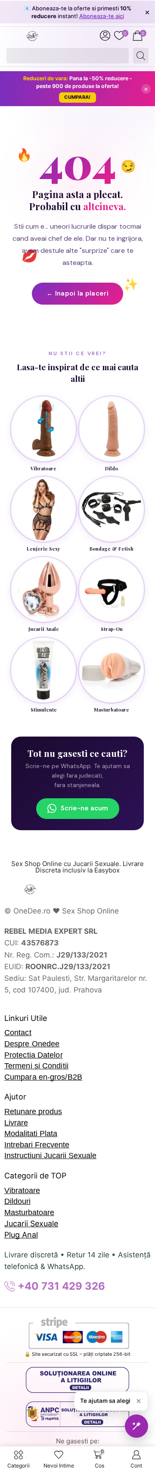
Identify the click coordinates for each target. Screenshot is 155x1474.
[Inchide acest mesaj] (138, 1401)
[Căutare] (141, 55)
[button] (105, 36)
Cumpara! (77, 97)
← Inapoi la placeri (77, 293)
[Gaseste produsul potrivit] (136, 1426)
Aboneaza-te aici (101, 16)
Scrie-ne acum (84, 808)
